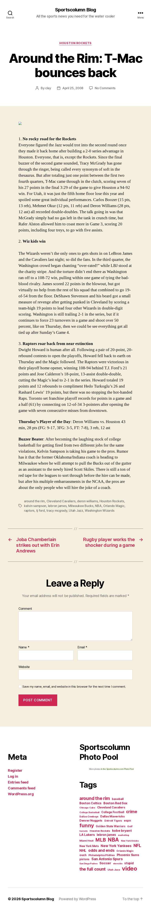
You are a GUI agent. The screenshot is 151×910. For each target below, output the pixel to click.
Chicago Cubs (87, 807)
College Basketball (89, 812)
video (129, 868)
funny (86, 825)
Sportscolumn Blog (75, 9)
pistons (84, 859)
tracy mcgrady (56, 510)
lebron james (57, 506)
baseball (118, 799)
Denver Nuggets (90, 820)
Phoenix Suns (128, 855)
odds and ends (101, 850)
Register (15, 770)
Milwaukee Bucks (80, 506)
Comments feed (21, 788)
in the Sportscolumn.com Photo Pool (117, 769)
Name (23, 647)
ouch (83, 855)
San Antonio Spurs (106, 859)
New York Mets (89, 846)
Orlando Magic (113, 506)
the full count (93, 869)
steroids (117, 863)
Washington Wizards (99, 510)
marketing (123, 835)
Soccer (105, 863)
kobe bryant (122, 831)
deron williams (87, 501)
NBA (98, 506)
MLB (100, 840)
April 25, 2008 (72, 88)
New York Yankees (116, 846)
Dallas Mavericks (112, 816)
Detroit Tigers (113, 820)
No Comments (105, 88)
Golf (129, 826)
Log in (13, 776)
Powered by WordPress (77, 899)
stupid (129, 863)
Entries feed (18, 782)
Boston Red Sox (115, 803)
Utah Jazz (76, 510)
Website (24, 667)
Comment (25, 609)
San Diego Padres (88, 863)
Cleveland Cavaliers (61, 501)
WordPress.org (21, 794)
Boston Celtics (90, 803)
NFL (137, 845)
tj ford (40, 510)
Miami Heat (86, 840)
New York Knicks (130, 841)
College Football (112, 812)
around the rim (34, 501)
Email (82, 647)
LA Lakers (87, 835)
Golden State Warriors (110, 826)
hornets (83, 831)
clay (48, 88)
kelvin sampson (35, 506)
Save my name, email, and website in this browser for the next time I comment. (74, 686)
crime (131, 811)
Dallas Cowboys (88, 816)
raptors (29, 510)
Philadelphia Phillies (101, 855)
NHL (82, 850)
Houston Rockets (75, 43)
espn (127, 820)
